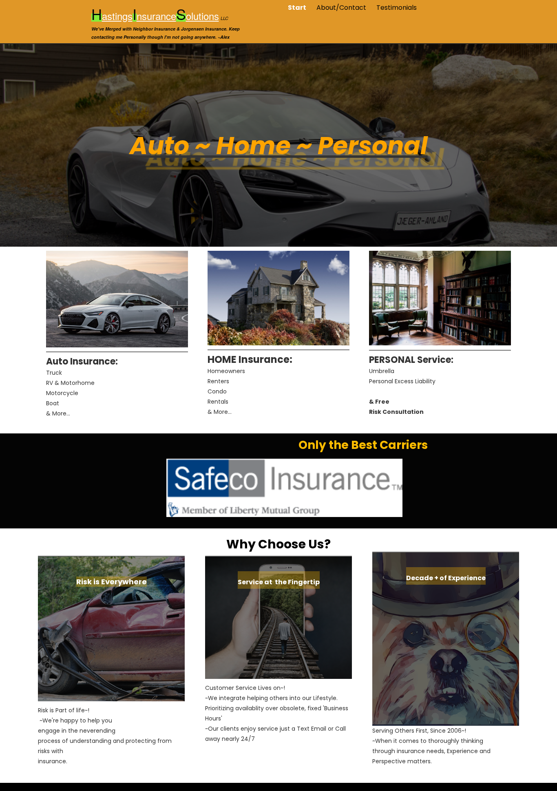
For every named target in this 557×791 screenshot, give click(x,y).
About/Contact (341, 7)
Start (297, 7)
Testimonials (396, 7)
